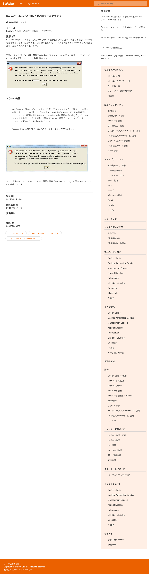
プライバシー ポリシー (23, 569)
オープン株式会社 (11, 564)
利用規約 (7, 569)
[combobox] (124, 3)
